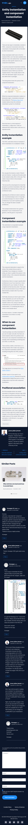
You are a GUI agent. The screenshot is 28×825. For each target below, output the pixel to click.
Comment (6, 753)
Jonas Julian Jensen (6, 20)
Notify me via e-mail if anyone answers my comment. (13, 792)
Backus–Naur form (18, 100)
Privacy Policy (14, 810)
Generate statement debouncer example (7, 452)
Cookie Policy (7, 807)
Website (5, 786)
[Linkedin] (18, 822)
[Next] (24, 479)
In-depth (14, 6)
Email (4, 779)
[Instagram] (22, 822)
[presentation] (14, 474)
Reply (4, 538)
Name (5, 773)
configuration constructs (8, 376)
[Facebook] (5, 822)
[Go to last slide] (4, 479)
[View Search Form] (21, 3)
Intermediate (6, 424)
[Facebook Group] (10, 822)
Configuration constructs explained (21, 452)
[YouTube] (14, 822)
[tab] (11, 493)
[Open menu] (24, 2)
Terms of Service (19, 807)
